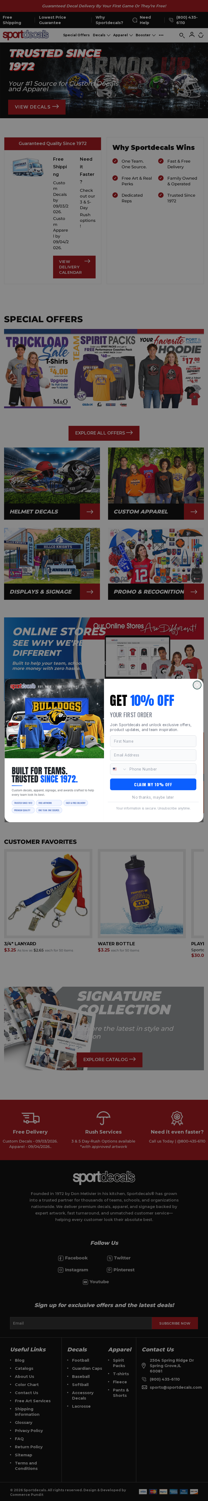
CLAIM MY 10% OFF (153, 784)
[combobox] (118, 769)
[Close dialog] (197, 685)
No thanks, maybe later (153, 797)
